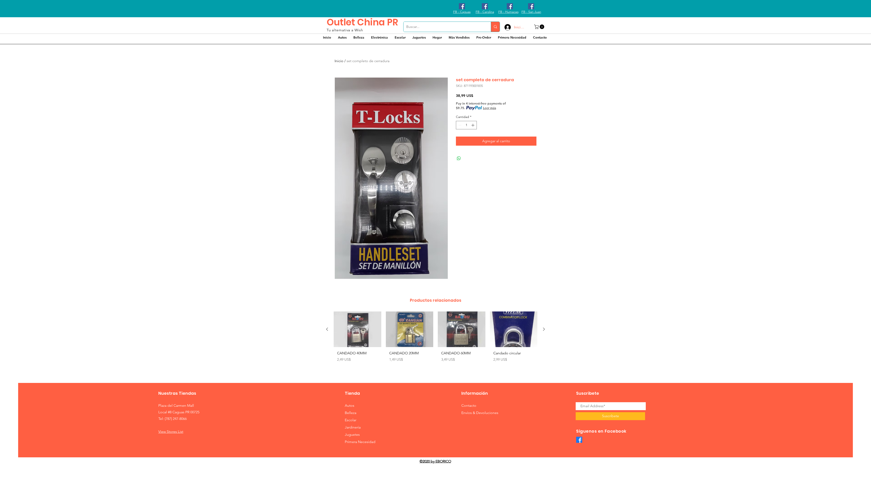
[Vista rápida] (357, 329)
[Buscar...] (495, 27)
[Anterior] (327, 329)
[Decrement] (459, 125)
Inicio (339, 61)
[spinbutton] (466, 125)
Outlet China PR (362, 22)
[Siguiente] (544, 329)
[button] (539, 26)
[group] (435, 341)
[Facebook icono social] (462, 6)
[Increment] (473, 125)
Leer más (489, 108)
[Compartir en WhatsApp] (459, 158)
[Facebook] (579, 440)
